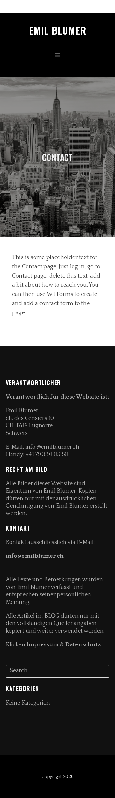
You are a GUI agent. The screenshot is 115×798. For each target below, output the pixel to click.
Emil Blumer (57, 30)
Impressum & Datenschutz (64, 645)
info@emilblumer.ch (35, 556)
